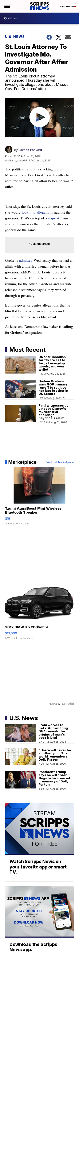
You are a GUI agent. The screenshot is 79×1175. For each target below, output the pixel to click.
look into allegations (37, 212)
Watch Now (66, 6)
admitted (25, 260)
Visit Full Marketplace (60, 462)
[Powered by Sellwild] (68, 703)
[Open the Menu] (7, 6)
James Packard (30, 150)
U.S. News (15, 37)
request (53, 217)
